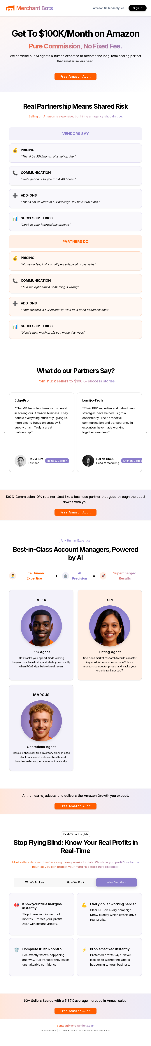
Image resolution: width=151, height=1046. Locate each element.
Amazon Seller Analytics (108, 8)
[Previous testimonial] (4, 432)
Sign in (137, 8)
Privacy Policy (48, 1030)
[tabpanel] (75, 934)
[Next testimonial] (146, 432)
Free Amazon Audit (75, 76)
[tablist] (75, 882)
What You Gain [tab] (116, 882)
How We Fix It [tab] (75, 882)
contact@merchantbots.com (75, 1025)
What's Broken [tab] (34, 882)
